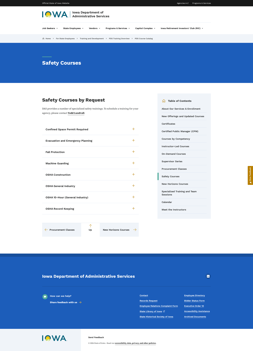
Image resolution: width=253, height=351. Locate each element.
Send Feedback (96, 337)
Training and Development (92, 38)
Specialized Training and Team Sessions (179, 193)
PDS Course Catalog (144, 38)
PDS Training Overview (119, 38)
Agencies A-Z (183, 3)
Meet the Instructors (174, 209)
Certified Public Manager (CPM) (180, 131)
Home (48, 38)
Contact (144, 295)
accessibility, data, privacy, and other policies (135, 343)
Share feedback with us (63, 302)
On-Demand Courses (174, 153)
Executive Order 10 (194, 306)
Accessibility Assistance (197, 311)
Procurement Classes (174, 168)
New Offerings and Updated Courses (183, 116)
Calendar (167, 202)
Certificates (168, 123)
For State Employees (65, 38)
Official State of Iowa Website (55, 3)
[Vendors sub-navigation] (99, 28)
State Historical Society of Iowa (156, 316)
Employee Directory (194, 295)
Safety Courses (170, 176)
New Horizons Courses (175, 183)
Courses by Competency (176, 138)
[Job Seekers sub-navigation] (57, 28)
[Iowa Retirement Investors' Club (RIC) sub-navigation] (202, 28)
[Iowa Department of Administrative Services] (55, 14)
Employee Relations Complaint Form (159, 306)
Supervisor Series (172, 161)
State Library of (151, 311)
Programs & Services (201, 3)
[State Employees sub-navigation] (83, 28)
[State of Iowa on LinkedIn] (208, 278)
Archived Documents (195, 316)
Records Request (148, 300)
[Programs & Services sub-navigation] (129, 28)
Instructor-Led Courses (175, 146)
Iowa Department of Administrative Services (90, 14)
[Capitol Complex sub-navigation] (155, 28)
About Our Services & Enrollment (181, 108)
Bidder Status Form (194, 300)
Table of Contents (179, 100)
